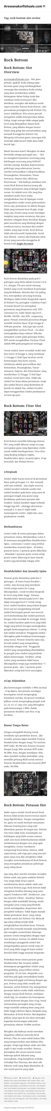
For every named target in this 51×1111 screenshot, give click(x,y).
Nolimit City (26, 1078)
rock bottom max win (27, 1085)
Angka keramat (25, 243)
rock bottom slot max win (35, 1091)
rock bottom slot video (12, 1096)
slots (16, 1101)
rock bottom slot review (35, 1093)
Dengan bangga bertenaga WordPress (19, 1107)
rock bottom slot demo (36, 1088)
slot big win (20, 1098)
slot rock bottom (32, 1098)
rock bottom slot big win (17, 1088)
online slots (35, 1080)
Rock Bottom (16, 59)
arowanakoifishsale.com (16, 79)
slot (13, 1098)
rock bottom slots (29, 1096)
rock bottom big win (18, 1083)
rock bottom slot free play (14, 1091)
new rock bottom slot (22, 1080)
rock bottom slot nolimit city (15, 1093)
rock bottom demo (34, 1083)
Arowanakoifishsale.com (23, 6)
